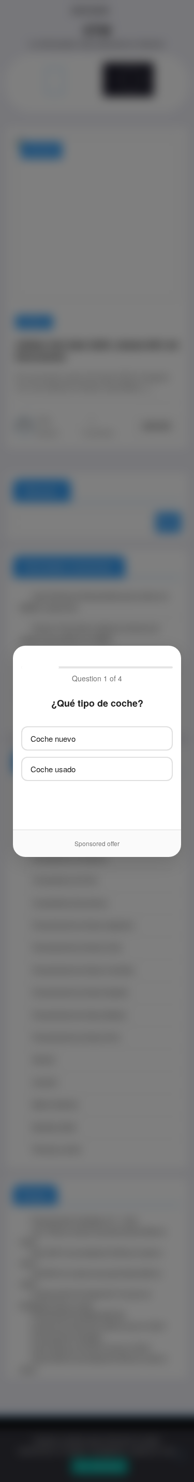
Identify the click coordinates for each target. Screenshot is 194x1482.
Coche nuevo (53, 738)
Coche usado (53, 768)
